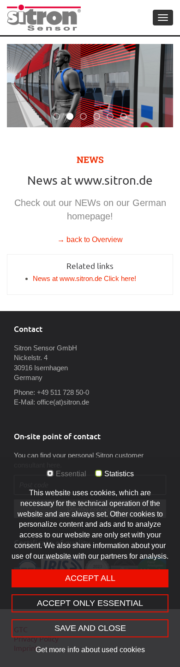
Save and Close (90, 628)
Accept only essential (90, 603)
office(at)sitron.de (63, 402)
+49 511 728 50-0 (63, 392)
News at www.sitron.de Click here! (84, 278)
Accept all (90, 578)
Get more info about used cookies (90, 650)
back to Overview (94, 239)
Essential (71, 474)
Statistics (119, 474)
